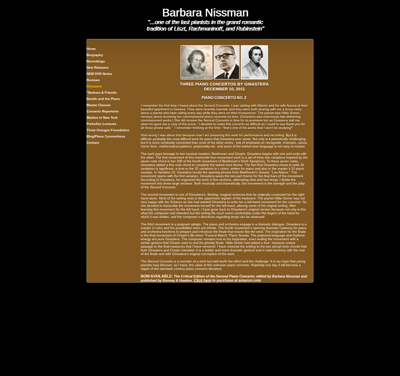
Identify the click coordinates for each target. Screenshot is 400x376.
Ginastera (94, 86)
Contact (93, 142)
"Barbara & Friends (102, 92)
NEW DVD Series (99, 74)
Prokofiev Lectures (101, 124)
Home (91, 49)
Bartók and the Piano (103, 99)
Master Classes (99, 105)
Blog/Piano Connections (106, 136)
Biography (95, 55)
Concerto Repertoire (103, 111)
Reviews (93, 80)
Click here (202, 280)
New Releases (98, 67)
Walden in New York (102, 117)
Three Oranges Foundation (108, 130)
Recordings (96, 61)
